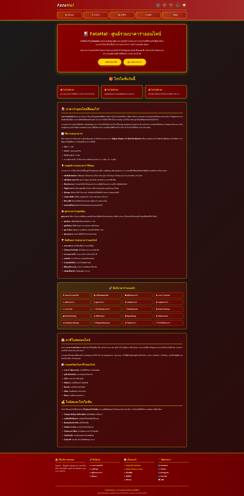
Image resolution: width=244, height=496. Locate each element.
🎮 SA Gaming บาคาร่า (102, 309)
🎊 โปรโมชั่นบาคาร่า (163, 323)
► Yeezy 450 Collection (132, 465)
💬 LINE (161, 480)
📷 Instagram (163, 473)
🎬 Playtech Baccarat (102, 323)
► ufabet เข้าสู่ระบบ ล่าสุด (133, 469)
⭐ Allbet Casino (162, 316)
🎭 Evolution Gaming (71, 323)
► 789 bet (127, 480)
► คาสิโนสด (94, 469)
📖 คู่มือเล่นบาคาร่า (131, 295)
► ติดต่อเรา (94, 476)
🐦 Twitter (162, 469)
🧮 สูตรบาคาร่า (99, 302)
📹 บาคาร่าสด (67, 309)
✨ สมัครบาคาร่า (68, 302)
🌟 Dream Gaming (163, 309)
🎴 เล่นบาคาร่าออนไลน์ (71, 295)
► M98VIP (127, 476)
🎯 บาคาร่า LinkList (163, 295)
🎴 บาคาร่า (96, 15)
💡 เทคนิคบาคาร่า (131, 302)
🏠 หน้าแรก (69, 15)
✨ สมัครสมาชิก (109, 62)
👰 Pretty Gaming (69, 316)
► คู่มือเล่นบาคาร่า (96, 473)
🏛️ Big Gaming (130, 316)
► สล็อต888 (128, 473)
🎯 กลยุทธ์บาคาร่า (162, 302)
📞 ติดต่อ (174, 15)
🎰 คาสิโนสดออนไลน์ (101, 295)
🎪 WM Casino (99, 316)
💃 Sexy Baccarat (131, 309)
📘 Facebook (163, 465)
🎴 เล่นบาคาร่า (134, 62)
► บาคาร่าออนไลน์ (96, 465)
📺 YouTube (162, 476)
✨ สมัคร (148, 15)
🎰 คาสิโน (122, 15)
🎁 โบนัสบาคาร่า (130, 323)
